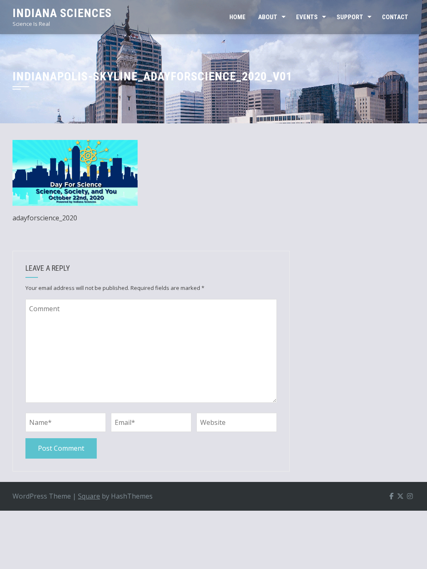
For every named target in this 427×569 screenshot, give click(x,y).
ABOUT (267, 17)
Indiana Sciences (62, 13)
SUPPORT (350, 17)
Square (89, 496)
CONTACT (395, 17)
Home (237, 17)
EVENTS (307, 17)
